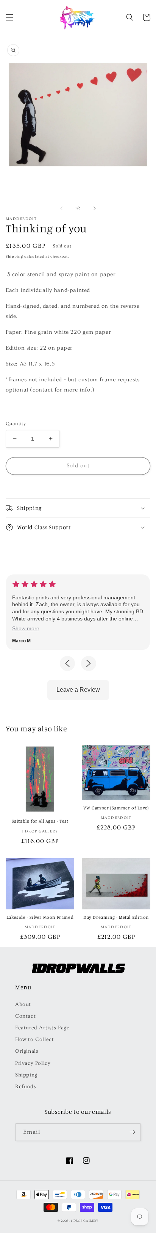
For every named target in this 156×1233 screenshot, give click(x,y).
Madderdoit (21, 219)
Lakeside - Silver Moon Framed (39, 917)
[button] (9, 17)
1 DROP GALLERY (84, 1220)
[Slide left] (61, 208)
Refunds (25, 1087)
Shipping (14, 256)
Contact (25, 1016)
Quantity (16, 423)
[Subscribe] (132, 1132)
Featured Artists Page (42, 1028)
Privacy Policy (32, 1063)
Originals (26, 1051)
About (23, 1004)
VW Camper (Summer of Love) (116, 808)
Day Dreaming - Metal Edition (116, 917)
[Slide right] (94, 208)
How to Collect (34, 1039)
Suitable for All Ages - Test (40, 821)
